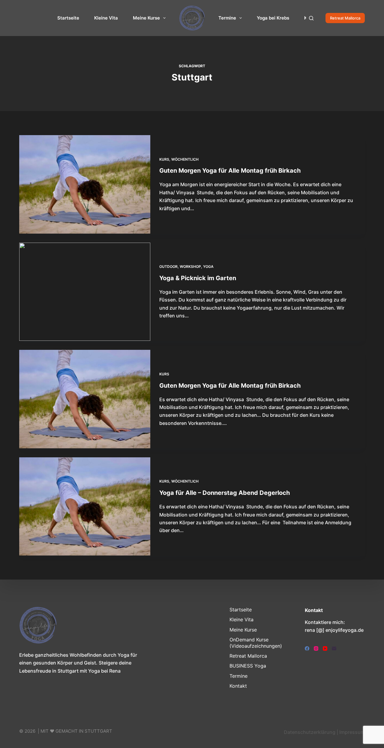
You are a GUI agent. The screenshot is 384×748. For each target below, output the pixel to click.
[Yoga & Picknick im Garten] (84, 292)
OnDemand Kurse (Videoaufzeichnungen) (256, 643)
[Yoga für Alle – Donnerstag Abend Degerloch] (84, 506)
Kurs (164, 159)
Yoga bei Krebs (273, 18)
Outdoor (168, 266)
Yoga (208, 266)
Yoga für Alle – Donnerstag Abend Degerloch (224, 492)
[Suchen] (311, 18)
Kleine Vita (106, 18)
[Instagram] (316, 648)
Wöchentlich (185, 159)
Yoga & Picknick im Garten (197, 278)
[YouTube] (325, 648)
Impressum (352, 732)
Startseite (68, 18)
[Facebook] (307, 648)
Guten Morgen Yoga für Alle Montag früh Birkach (230, 170)
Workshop (190, 266)
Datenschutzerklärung (309, 732)
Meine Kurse (146, 18)
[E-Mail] (334, 648)
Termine (227, 18)
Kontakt (238, 686)
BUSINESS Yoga (248, 666)
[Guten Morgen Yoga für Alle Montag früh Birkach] (84, 184)
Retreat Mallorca (345, 18)
